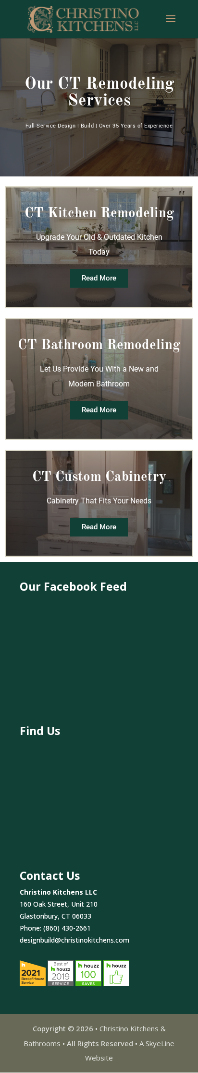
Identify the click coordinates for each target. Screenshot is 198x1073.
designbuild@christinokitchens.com (74, 940)
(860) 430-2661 (67, 928)
